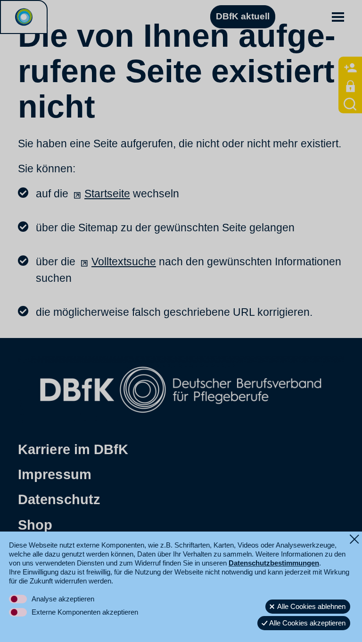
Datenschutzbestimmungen (274, 563)
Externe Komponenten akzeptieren (85, 612)
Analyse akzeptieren (63, 599)
